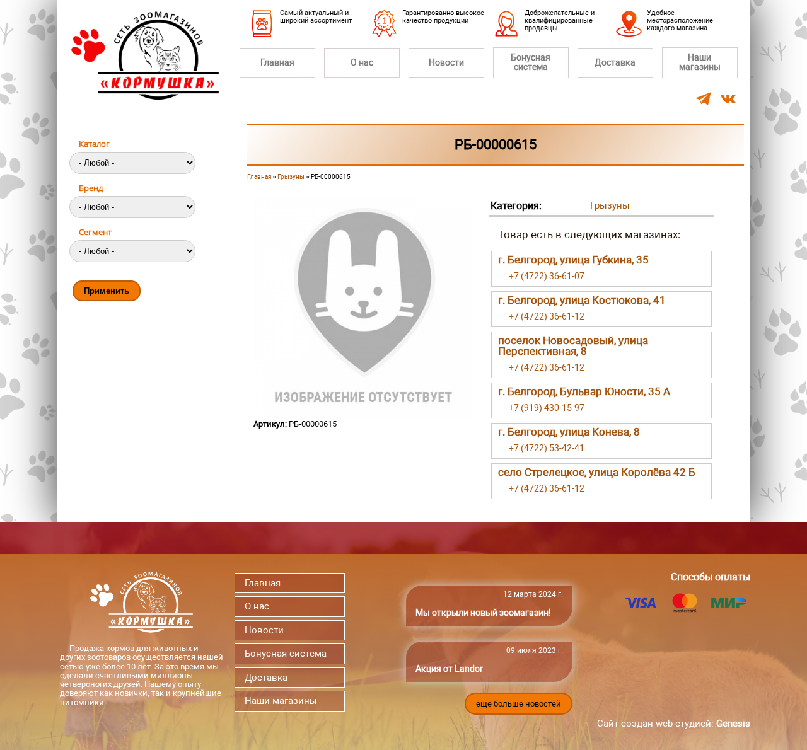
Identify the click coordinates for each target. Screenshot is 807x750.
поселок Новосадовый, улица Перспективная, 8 (573, 345)
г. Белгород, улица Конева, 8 (569, 431)
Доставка (615, 62)
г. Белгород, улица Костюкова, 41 (582, 300)
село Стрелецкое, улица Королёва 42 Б (596, 472)
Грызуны (291, 176)
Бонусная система (530, 62)
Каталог (94, 143)
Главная (277, 62)
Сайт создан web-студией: (673, 723)
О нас (362, 62)
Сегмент (95, 232)
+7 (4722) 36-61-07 (546, 276)
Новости (446, 62)
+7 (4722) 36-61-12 (546, 316)
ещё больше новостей (518, 703)
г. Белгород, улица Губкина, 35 (573, 259)
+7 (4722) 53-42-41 (546, 448)
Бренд (91, 187)
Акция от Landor (449, 669)
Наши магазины (700, 62)
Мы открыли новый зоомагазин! (483, 613)
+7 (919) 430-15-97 (546, 408)
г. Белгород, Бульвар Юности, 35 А (584, 391)
